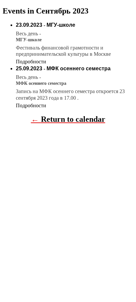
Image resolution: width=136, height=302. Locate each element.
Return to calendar (73, 119)
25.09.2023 (29, 68)
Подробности (31, 61)
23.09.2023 (29, 25)
